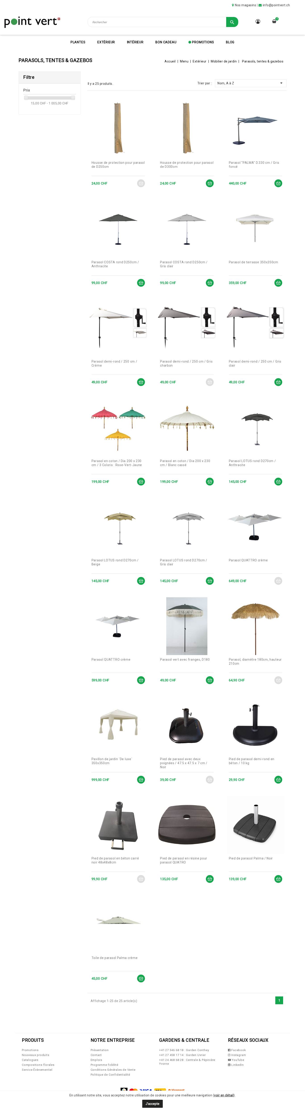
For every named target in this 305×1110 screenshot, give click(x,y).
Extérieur (106, 42)
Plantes (78, 42)
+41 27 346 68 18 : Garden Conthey (184, 1050)
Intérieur (135, 42)
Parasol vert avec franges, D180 (185, 659)
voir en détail (224, 1095)
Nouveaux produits (35, 1055)
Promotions (202, 42)
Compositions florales (38, 1064)
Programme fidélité (104, 1064)
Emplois (96, 1060)
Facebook (238, 1050)
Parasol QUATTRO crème (248, 560)
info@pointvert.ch (276, 5)
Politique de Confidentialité (110, 1074)
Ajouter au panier (141, 183)
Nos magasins (245, 5)
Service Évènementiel (37, 1069)
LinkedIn (237, 1064)
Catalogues (30, 1060)
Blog (230, 42)
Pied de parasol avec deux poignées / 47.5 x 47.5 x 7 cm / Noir (183, 763)
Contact (96, 1055)
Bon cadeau (165, 42)
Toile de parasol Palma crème (115, 958)
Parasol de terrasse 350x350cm (253, 262)
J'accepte (152, 1104)
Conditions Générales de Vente (113, 1069)
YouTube (237, 1060)
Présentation (100, 1050)
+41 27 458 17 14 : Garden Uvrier (182, 1055)
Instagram (238, 1055)
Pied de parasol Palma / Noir (251, 858)
